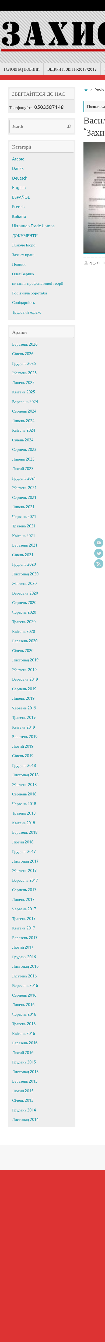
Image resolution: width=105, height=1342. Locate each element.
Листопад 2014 (25, 1119)
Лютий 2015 (22, 1091)
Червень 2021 (24, 516)
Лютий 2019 (22, 746)
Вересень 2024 (25, 401)
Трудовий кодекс (26, 312)
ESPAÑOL (21, 197)
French (18, 207)
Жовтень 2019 (24, 669)
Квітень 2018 (23, 823)
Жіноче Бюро (24, 245)
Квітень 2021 (23, 535)
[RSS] (98, 563)
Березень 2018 (24, 832)
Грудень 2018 (24, 765)
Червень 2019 (24, 708)
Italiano (19, 216)
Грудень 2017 (24, 851)
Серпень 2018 (24, 794)
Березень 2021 (24, 545)
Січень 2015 (22, 1100)
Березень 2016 (24, 1043)
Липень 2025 (23, 382)
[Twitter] (98, 553)
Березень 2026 (24, 344)
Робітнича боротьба (29, 293)
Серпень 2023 (24, 449)
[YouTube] (98, 542)
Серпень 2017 (24, 890)
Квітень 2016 (23, 1033)
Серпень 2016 (24, 995)
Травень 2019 (24, 717)
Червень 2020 (24, 612)
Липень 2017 (23, 899)
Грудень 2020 (24, 564)
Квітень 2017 (23, 928)
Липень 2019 (23, 698)
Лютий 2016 (22, 1052)
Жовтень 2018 (24, 784)
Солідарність (23, 302)
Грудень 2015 (24, 1062)
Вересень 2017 (25, 880)
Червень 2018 (24, 803)
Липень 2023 (23, 459)
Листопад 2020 (25, 574)
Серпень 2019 (24, 689)
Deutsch (19, 178)
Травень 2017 (24, 918)
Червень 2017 (24, 909)
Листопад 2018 (25, 775)
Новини (19, 264)
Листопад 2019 (25, 660)
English (19, 187)
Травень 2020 (24, 621)
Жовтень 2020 (24, 583)
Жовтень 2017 (24, 870)
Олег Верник (23, 274)
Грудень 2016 (24, 957)
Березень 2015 (24, 1081)
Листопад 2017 (25, 861)
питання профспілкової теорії (37, 283)
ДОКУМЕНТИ (25, 235)
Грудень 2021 (24, 478)
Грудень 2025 (24, 363)
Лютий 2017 (22, 947)
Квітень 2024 (23, 430)
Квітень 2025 (23, 392)
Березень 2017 (24, 938)
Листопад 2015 (25, 1072)
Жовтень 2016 (24, 976)
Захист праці (23, 255)
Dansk (18, 168)
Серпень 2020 (24, 602)
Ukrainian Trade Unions (33, 226)
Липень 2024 (23, 421)
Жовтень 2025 (24, 373)
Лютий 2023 (22, 468)
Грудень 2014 (24, 1110)
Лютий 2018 (22, 842)
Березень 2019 (24, 736)
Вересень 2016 (25, 985)
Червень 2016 (24, 1014)
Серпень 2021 (24, 497)
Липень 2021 (23, 507)
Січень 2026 (22, 353)
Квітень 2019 (23, 727)
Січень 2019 (22, 755)
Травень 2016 (24, 1024)
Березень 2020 (24, 641)
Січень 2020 (22, 650)
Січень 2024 (22, 440)
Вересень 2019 (25, 679)
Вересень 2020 (25, 593)
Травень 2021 (24, 526)
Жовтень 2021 (24, 487)
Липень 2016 (23, 1004)
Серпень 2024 (24, 411)
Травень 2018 (24, 813)
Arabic (18, 159)
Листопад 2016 (25, 966)
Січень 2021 (22, 555)
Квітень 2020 (23, 631)
